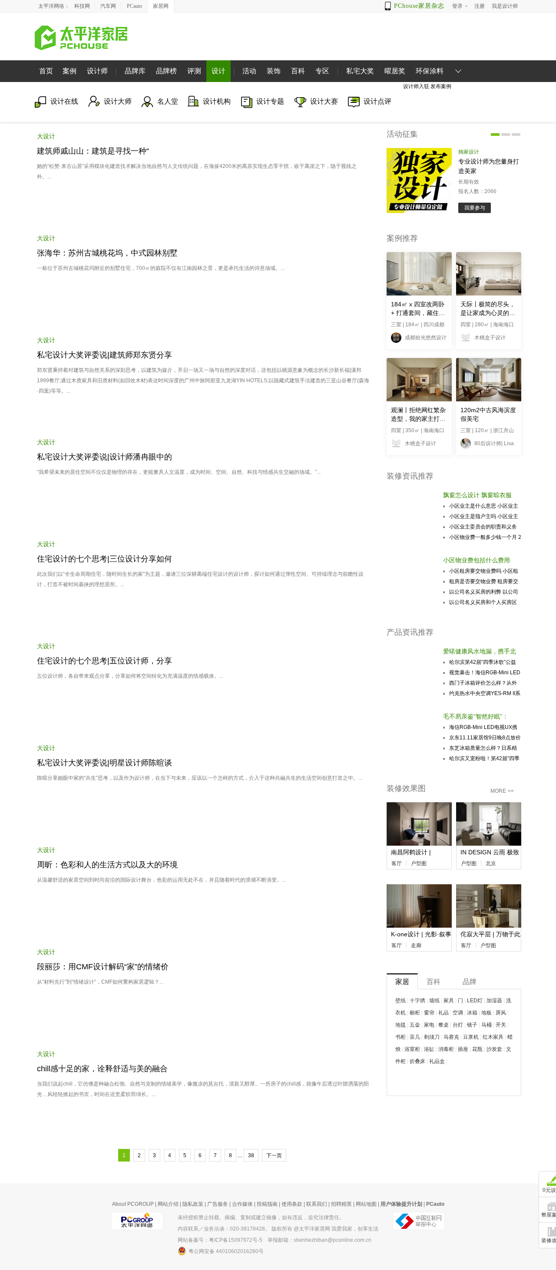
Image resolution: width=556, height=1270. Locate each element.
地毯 (400, 1025)
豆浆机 (471, 1037)
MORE (502, 791)
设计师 (97, 71)
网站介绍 (168, 1204)
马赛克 (451, 1037)
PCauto (134, 6)
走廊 (416, 945)
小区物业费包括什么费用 (476, 560)
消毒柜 (446, 1049)
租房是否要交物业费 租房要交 (483, 581)
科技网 (82, 6)
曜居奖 (394, 71)
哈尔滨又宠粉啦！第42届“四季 (484, 758)
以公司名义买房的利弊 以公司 (483, 592)
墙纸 (434, 1001)
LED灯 (475, 1001)
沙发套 (494, 1049)
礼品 (443, 1013)
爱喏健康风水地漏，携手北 (479, 651)
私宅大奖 (360, 71)
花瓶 (477, 1049)
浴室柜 (412, 1049)
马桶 (486, 1025)
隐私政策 (192, 1204)
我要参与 (474, 208)
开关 (501, 1025)
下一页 (274, 1155)
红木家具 (493, 1037)
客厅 (396, 863)
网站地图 (366, 1204)
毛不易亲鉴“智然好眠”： (475, 716)
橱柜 (415, 1013)
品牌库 (135, 71)
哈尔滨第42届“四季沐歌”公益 (482, 662)
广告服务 (217, 1204)
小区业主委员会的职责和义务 (483, 527)
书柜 (400, 1037)
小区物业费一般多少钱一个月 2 (485, 537)
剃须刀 (432, 1037)
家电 (429, 1025)
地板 (486, 1013)
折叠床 (417, 1061)
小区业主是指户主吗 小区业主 (483, 516)
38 (251, 1155)
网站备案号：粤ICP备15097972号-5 (220, 1240)
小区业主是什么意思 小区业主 (483, 506)
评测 (194, 71)
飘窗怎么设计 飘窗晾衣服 (477, 495)
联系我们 (316, 1204)
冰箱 (472, 1013)
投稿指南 (267, 1204)
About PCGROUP (133, 1204)
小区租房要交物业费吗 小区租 (483, 571)
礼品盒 (437, 1061)
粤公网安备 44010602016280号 (226, 1251)
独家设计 (468, 152)
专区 (322, 71)
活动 (249, 71)
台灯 (458, 1025)
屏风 (501, 1013)
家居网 (161, 6)
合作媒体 (242, 1204)
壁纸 (400, 1001)
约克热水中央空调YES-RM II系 (484, 693)
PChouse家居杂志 (419, 6)
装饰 (274, 71)
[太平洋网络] (137, 1217)
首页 (46, 71)
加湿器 (494, 1001)
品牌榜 (166, 71)
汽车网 (108, 6)
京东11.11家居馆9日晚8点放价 (485, 738)
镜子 (472, 1025)
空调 (458, 1013)
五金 (415, 1025)
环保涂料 (429, 71)
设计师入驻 (416, 86)
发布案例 (440, 86)
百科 (298, 71)
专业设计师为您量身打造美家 (488, 166)
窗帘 (429, 1013)
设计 (218, 71)
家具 (448, 1001)
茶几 (415, 1037)
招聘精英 (341, 1204)
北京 (491, 863)
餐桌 (443, 1025)
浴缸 (429, 1049)
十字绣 (417, 1001)
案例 (69, 71)
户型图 (419, 863)
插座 (463, 1049)
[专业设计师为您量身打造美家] (419, 180)
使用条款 (291, 1204)
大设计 (46, 136)
